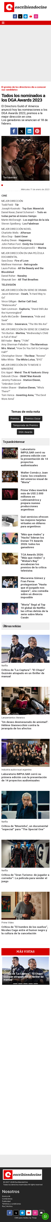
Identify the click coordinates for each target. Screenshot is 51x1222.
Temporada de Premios (25, 425)
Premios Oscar (33, 418)
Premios (14, 418)
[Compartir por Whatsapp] (45, 1216)
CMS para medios (22, 1218)
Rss (3, 1206)
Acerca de (6, 1196)
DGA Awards (25, 432)
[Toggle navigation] (3, 23)
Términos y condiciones (11, 1204)
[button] (4, 970)
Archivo (9, 1206)
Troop (34, 1218)
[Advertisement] (25, 55)
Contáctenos (7, 1199)
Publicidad (6, 1201)
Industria (9, 185)
